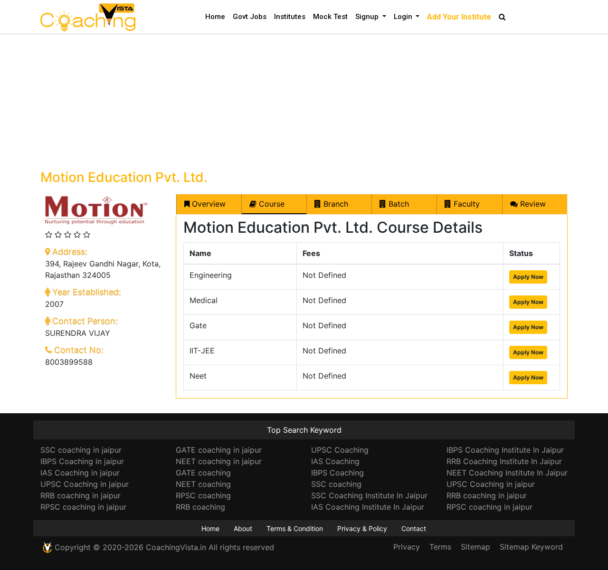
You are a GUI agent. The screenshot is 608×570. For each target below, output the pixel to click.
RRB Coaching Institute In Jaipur (504, 461)
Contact (413, 528)
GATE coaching (203, 472)
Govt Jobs (249, 16)
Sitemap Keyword (531, 546)
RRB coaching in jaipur (80, 495)
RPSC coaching (203, 495)
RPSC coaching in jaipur (83, 507)
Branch (334, 204)
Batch (397, 204)
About (243, 528)
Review (532, 204)
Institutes (289, 16)
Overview (208, 204)
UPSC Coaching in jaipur (84, 484)
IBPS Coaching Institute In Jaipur (505, 450)
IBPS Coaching (337, 472)
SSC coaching (336, 484)
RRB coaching (200, 507)
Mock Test (330, 16)
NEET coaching (203, 484)
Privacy (406, 546)
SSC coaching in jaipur (81, 450)
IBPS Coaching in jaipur (82, 461)
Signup (367, 16)
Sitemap (475, 546)
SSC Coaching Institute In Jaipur (369, 495)
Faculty (465, 204)
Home (215, 16)
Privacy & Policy (362, 528)
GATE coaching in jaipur (219, 450)
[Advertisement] (304, 100)
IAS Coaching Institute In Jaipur (367, 507)
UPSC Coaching (340, 450)
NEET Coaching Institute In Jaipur (507, 472)
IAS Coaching (335, 461)
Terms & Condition (294, 528)
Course (270, 204)
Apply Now (528, 276)
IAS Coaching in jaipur (80, 472)
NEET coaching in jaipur (219, 461)
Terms (440, 546)
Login (404, 16)
